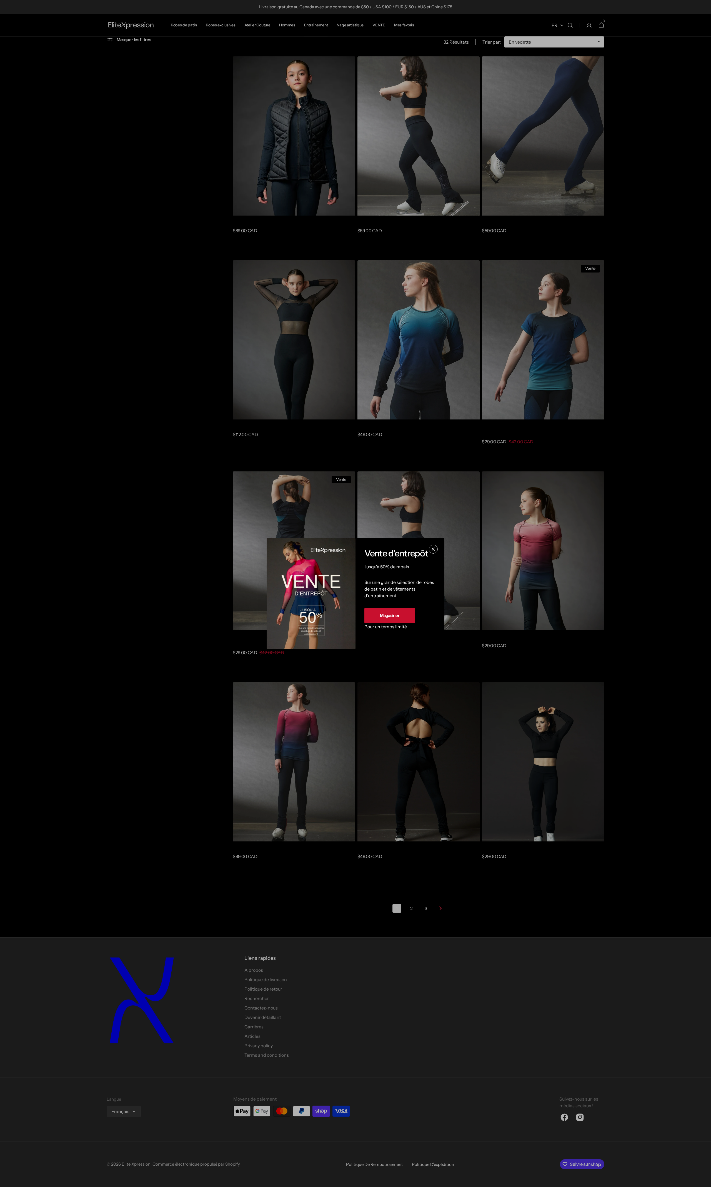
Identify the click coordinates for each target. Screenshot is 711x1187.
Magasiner (389, 615)
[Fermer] (433, 548)
